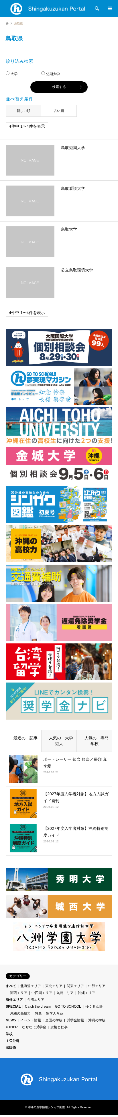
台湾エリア (35, 1000)
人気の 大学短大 (59, 741)
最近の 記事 (23, 738)
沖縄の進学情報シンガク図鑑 (46, 1107)
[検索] (96, 8)
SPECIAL (13, 1007)
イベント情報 (30, 1020)
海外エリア (14, 1000)
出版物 (11, 1048)
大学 (14, 74)
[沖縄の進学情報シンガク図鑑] (48, 9)
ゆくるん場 (94, 1007)
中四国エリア (42, 993)
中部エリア (96, 986)
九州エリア (65, 993)
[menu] (109, 8)
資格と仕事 (59, 1027)
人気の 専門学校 (94, 741)
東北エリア (53, 986)
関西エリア (18, 993)
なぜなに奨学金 (34, 1027)
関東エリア (75, 986)
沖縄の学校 (96, 1020)
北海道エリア (30, 986)
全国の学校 (53, 1020)
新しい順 (23, 111)
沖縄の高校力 (20, 1013)
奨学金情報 (75, 1020)
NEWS (11, 1020)
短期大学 (53, 74)
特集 (38, 1013)
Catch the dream (38, 1007)
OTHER (12, 1027)
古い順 (59, 111)
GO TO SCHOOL (68, 1007)
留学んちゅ (54, 1013)
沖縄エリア (86, 993)
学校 (9, 1034)
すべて (11, 986)
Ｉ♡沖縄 (12, 1041)
